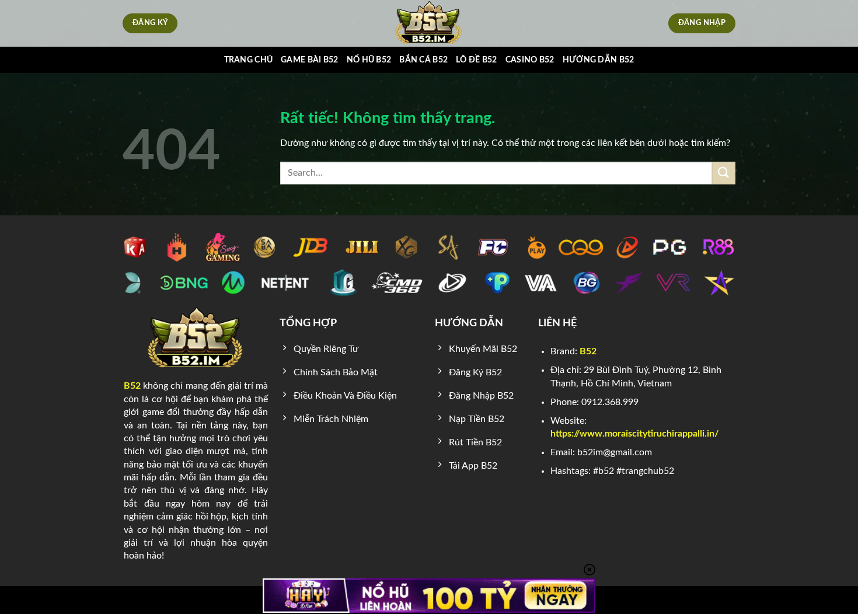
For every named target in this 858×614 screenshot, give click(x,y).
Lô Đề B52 (476, 59)
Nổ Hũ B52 (369, 59)
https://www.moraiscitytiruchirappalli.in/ (634, 433)
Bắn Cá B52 (423, 59)
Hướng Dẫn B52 (598, 59)
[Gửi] (723, 173)
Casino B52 (529, 59)
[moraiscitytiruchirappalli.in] (429, 23)
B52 (132, 385)
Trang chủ (248, 59)
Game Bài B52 (309, 59)
